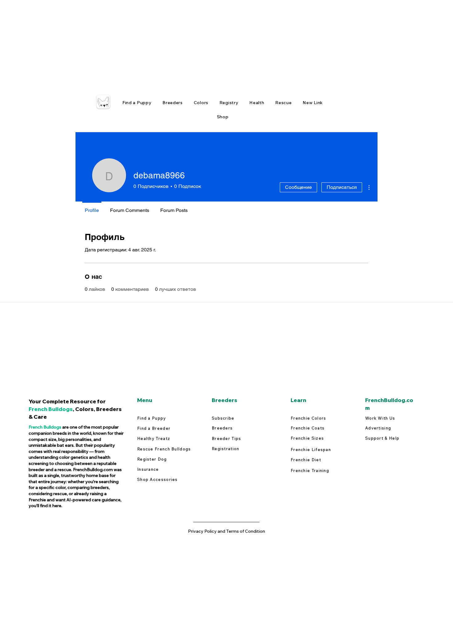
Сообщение (298, 187)
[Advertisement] (185, 43)
